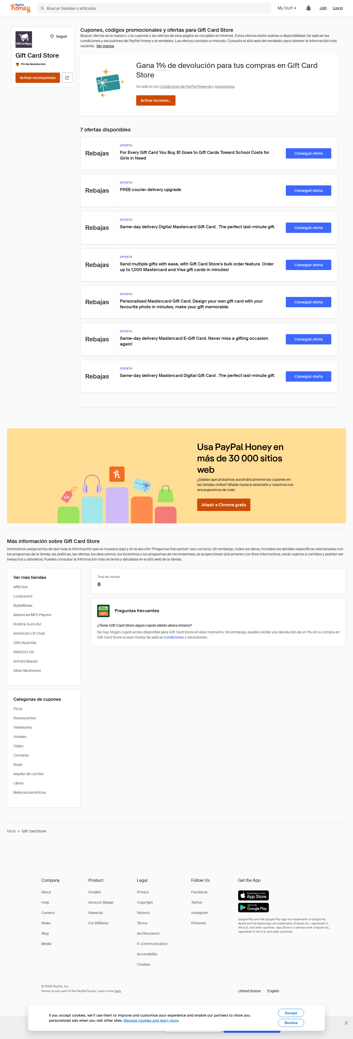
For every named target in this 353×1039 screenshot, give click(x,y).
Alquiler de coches (28, 774)
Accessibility (147, 954)
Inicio (11, 831)
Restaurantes (24, 718)
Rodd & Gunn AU (27, 624)
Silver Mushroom (27, 670)
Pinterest (198, 923)
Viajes (18, 746)
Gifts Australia (24, 642)
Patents (143, 912)
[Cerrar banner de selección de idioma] (346, 1023)
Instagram (199, 912)
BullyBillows (22, 605)
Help (45, 902)
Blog (45, 933)
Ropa (17, 764)
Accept (291, 1013)
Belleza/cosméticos (29, 792)
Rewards (95, 912)
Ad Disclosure (148, 933)
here (117, 991)
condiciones (174, 637)
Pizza (17, 708)
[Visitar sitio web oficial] (67, 78)
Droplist (94, 892)
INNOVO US (23, 652)
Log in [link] (338, 8)
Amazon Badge (100, 902)
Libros (18, 783)
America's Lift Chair (29, 633)
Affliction (20, 587)
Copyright (145, 902)
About (46, 892)
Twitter (196, 902)
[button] (258, 991)
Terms (142, 923)
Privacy (143, 892)
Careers (48, 912)
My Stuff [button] (285, 8)
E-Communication (152, 943)
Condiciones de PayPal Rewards (185, 86)
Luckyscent (23, 596)
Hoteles (19, 736)
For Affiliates (98, 923)
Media (46, 943)
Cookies (143, 964)
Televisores (22, 727)
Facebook (199, 892)
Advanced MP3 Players (32, 614)
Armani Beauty (25, 661)
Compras (21, 755)
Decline (291, 1023)
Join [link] (323, 8)
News (46, 923)
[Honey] (20, 8)
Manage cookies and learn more (151, 1020)
